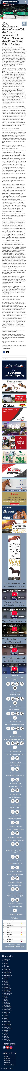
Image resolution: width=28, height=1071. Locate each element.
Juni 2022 (6, 1033)
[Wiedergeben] (4, 635)
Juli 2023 (6, 1014)
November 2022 (7, 1026)
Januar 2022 (7, 1040)
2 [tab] (14, 18)
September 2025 (8, 975)
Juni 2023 (6, 1015)
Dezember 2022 (7, 1024)
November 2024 (7, 990)
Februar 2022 (7, 1039)
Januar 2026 (7, 969)
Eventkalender (14, 675)
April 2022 (6, 1036)
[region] (14, 557)
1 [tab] (12, 18)
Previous (2, 12)
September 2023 (8, 1011)
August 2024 (7, 994)
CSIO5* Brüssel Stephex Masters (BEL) (15, 739)
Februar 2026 (7, 968)
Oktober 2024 (7, 991)
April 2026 (6, 965)
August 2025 (7, 977)
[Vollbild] (24, 635)
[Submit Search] (3, 358)
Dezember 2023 (7, 1006)
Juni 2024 (6, 997)
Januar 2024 (7, 1005)
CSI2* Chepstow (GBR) (15, 797)
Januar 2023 (7, 1023)
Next (26, 12)
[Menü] (25, 2)
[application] (14, 630)
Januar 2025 (7, 987)
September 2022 (8, 1029)
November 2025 (7, 972)
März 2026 (6, 966)
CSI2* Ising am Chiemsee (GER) (14, 896)
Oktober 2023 (7, 1009)
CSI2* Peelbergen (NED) (15, 906)
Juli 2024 (6, 996)
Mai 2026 (6, 963)
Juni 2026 (6, 962)
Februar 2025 (7, 986)
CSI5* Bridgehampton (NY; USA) (15, 754)
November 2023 (7, 1008)
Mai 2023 (6, 1017)
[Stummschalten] (22, 635)
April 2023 (6, 1018)
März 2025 (6, 984)
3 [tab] (16, 18)
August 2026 (7, 959)
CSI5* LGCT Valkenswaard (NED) (15, 829)
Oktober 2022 (7, 1027)
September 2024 (8, 993)
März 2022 (6, 1037)
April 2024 (6, 1000)
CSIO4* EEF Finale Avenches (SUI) (15, 840)
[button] (4, 352)
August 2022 (7, 1030)
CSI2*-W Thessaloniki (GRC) (15, 874)
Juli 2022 (6, 1032)
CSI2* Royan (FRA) (15, 808)
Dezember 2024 (7, 988)
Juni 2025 (6, 980)
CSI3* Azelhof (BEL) (14, 695)
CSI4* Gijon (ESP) (15, 765)
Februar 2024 (7, 1003)
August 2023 (7, 1012)
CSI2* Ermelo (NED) (14, 709)
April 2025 (6, 983)
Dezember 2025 (7, 971)
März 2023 (6, 1020)
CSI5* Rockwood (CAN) (14, 818)
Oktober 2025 (7, 974)
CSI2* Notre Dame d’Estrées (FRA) (14, 724)
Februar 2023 (7, 1021)
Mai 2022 (6, 1035)
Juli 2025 (6, 978)
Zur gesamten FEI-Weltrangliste (14, 946)
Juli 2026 (6, 960)
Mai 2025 (6, 981)
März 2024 (6, 1002)
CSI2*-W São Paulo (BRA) (15, 885)
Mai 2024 (6, 999)
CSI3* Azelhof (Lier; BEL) (15, 863)
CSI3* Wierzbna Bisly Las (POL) (15, 775)
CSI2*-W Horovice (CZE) (15, 786)
